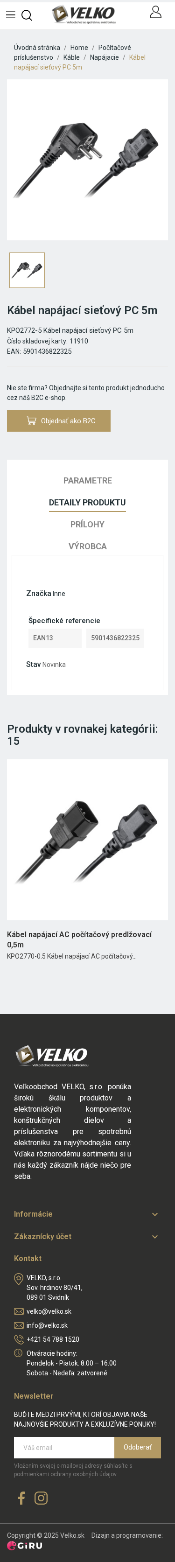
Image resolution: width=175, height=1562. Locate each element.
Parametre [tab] (87, 480)
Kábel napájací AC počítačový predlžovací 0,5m (79, 939)
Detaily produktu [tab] (87, 502)
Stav (33, 664)
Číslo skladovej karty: (37, 341)
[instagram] (41, 1499)
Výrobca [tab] (88, 546)
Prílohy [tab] (87, 524)
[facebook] (21, 1499)
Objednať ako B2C (68, 421)
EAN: (14, 351)
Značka (38, 593)
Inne (59, 593)
